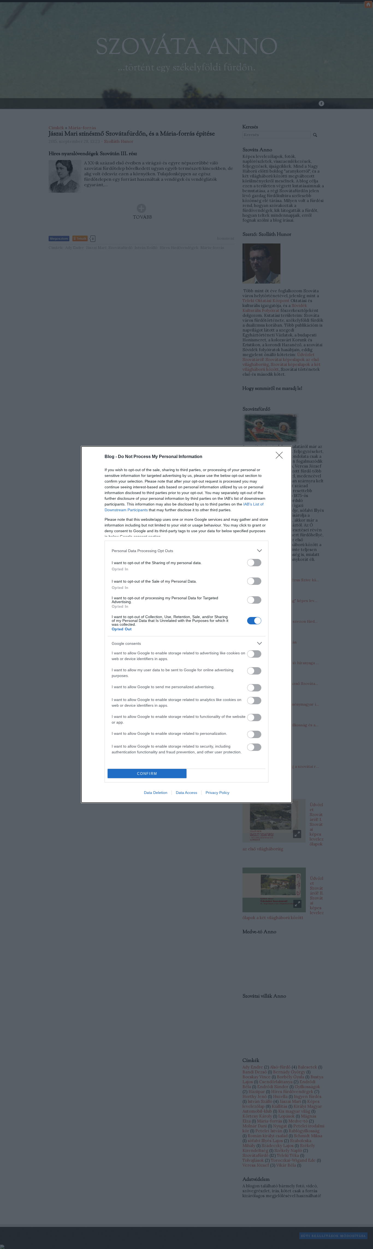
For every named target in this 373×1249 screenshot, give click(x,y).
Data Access (186, 792)
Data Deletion (155, 792)
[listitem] (186, 550)
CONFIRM (147, 774)
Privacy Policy (217, 792)
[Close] (281, 457)
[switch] (254, 562)
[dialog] (186, 624)
